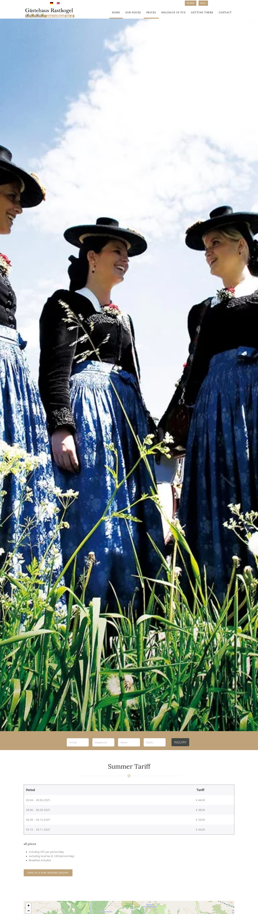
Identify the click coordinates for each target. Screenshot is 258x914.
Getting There (202, 12)
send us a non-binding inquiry (48, 872)
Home (116, 12)
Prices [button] (151, 12)
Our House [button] (133, 12)
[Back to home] (50, 12)
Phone (191, 3)
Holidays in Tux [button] (173, 12)
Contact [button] (225, 12)
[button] (242, 721)
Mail (203, 3)
